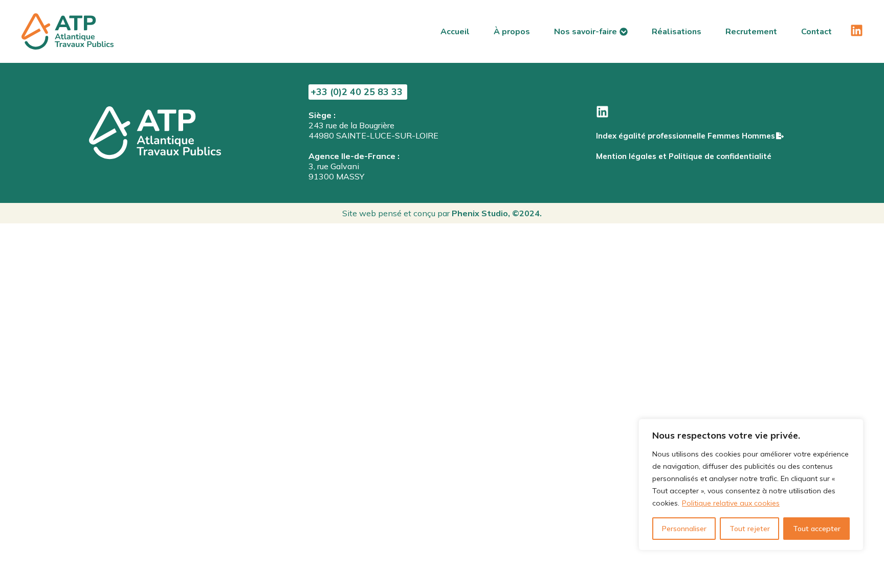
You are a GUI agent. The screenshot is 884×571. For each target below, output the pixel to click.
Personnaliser (684, 528)
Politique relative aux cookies (731, 503)
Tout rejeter (750, 528)
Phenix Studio (480, 213)
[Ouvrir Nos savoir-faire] (624, 32)
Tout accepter (817, 528)
